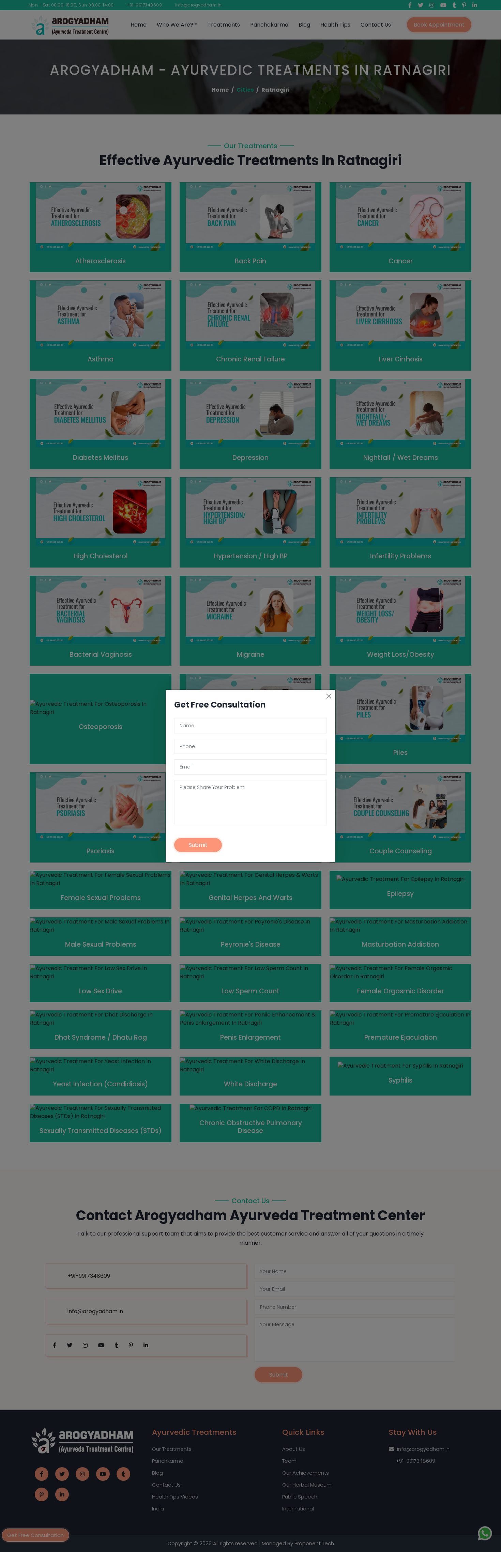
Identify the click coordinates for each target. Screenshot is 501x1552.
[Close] (329, 696)
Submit (198, 845)
